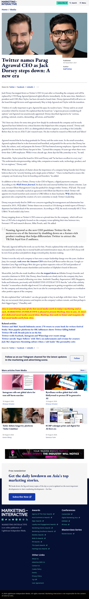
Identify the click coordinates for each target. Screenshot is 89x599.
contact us (36, 566)
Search (74, 3)
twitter (12, 87)
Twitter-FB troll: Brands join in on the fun (21, 332)
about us (35, 559)
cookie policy (36, 569)
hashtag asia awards (40, 549)
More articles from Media (43, 370)
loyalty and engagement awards (44, 524)
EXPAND (66, 521)
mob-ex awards (38, 538)
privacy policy (37, 576)
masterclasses (68, 534)
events (34, 573)
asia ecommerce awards (41, 517)
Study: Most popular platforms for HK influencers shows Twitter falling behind (38, 329)
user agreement (38, 583)
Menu (84, 3)
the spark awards (39, 545)
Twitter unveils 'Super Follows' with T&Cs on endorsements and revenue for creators (41, 338)
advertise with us (38, 562)
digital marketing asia (70, 518)
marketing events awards (41, 528)
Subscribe (63, 3)
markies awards (39, 535)
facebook (20, 87)
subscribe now (23, 497)
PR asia (65, 524)
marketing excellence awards (43, 531)
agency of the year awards (42, 514)
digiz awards (38, 521)
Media (13, 9)
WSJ (67, 193)
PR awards (37, 542)
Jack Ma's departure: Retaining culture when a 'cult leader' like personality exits (38, 341)
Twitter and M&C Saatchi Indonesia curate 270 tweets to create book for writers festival (42, 326)
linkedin (30, 87)
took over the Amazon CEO (30, 261)
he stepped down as (50, 273)
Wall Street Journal (25, 184)
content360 (67, 514)
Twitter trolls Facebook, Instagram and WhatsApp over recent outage (34, 335)
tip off (34, 579)
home (5, 9)
